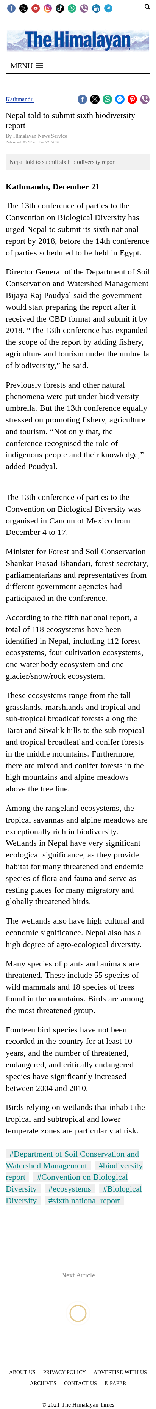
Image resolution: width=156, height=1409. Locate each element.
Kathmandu (20, 99)
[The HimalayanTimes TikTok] (60, 8)
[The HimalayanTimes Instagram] (48, 8)
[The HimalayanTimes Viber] (84, 8)
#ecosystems (69, 1188)
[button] (27, 65)
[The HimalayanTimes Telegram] (108, 8)
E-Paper (115, 1383)
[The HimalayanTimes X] (23, 8)
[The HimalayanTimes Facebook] (11, 8)
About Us (22, 1372)
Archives (43, 1383)
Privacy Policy (64, 1372)
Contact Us (80, 1383)
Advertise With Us (120, 1372)
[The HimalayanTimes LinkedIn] (96, 8)
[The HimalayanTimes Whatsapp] (72, 8)
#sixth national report (84, 1200)
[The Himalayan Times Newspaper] (78, 40)
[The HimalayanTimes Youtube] (36, 8)
